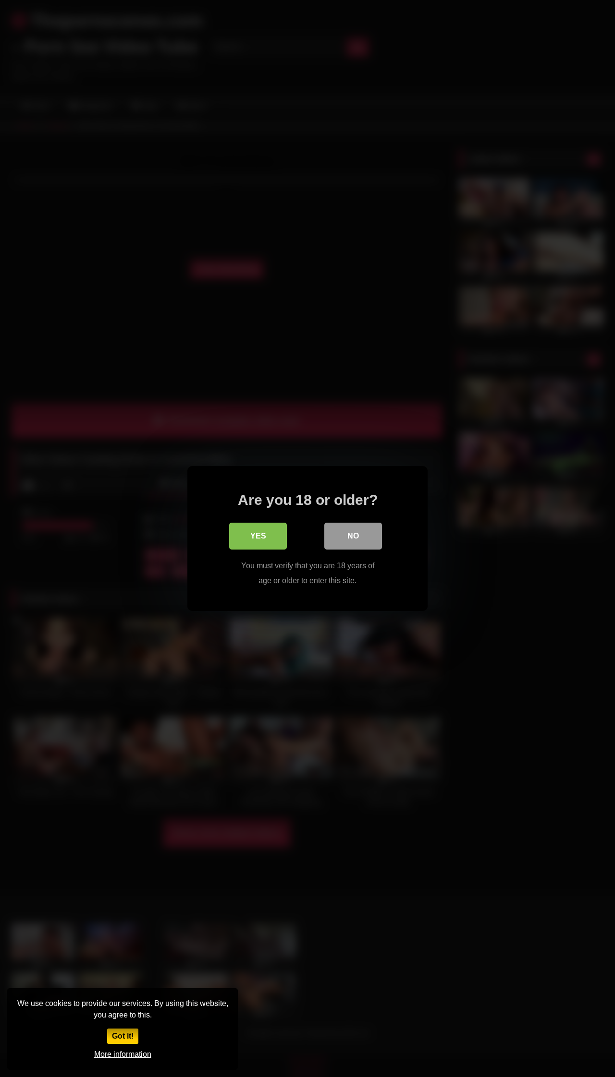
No (353, 536)
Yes (258, 536)
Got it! (123, 1036)
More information (122, 1054)
